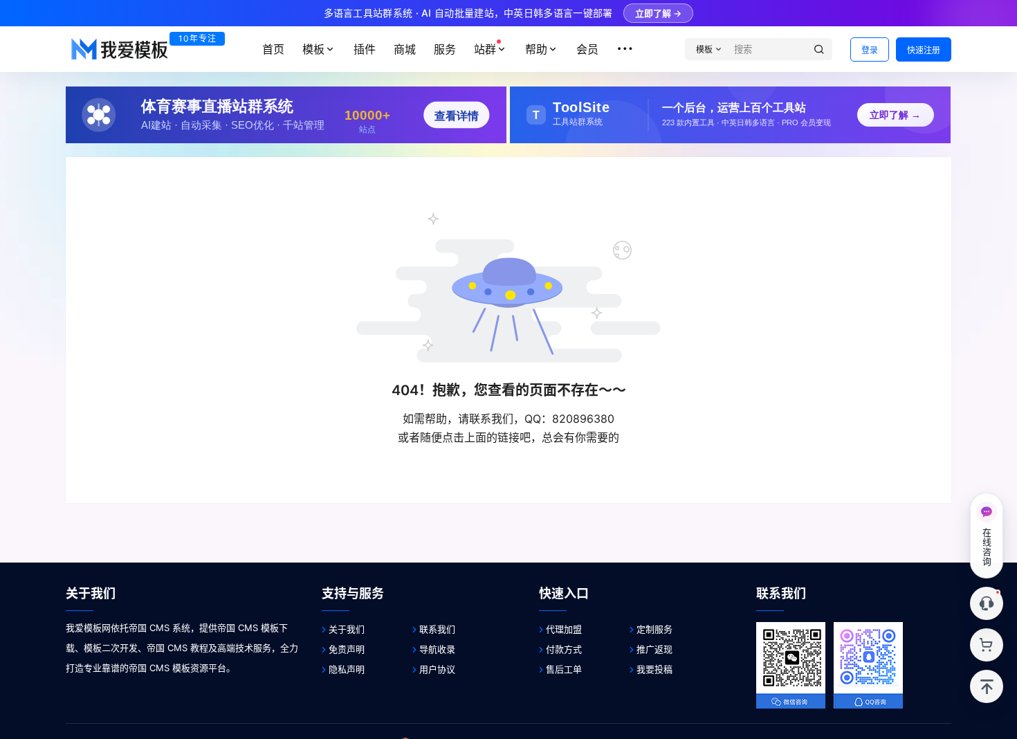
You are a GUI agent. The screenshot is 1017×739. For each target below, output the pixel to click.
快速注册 (923, 50)
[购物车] (986, 645)
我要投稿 (654, 669)
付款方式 (564, 649)
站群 (485, 49)
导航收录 (437, 649)
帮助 (536, 49)
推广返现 (654, 649)
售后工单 (564, 669)
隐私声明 (347, 669)
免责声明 (347, 649)
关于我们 (347, 629)
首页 (273, 49)
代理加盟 (564, 629)
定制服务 (654, 629)
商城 (405, 49)
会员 (587, 49)
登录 (869, 50)
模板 (313, 49)
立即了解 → (658, 13)
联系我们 (437, 629)
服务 (445, 49)
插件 (365, 49)
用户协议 (437, 669)
